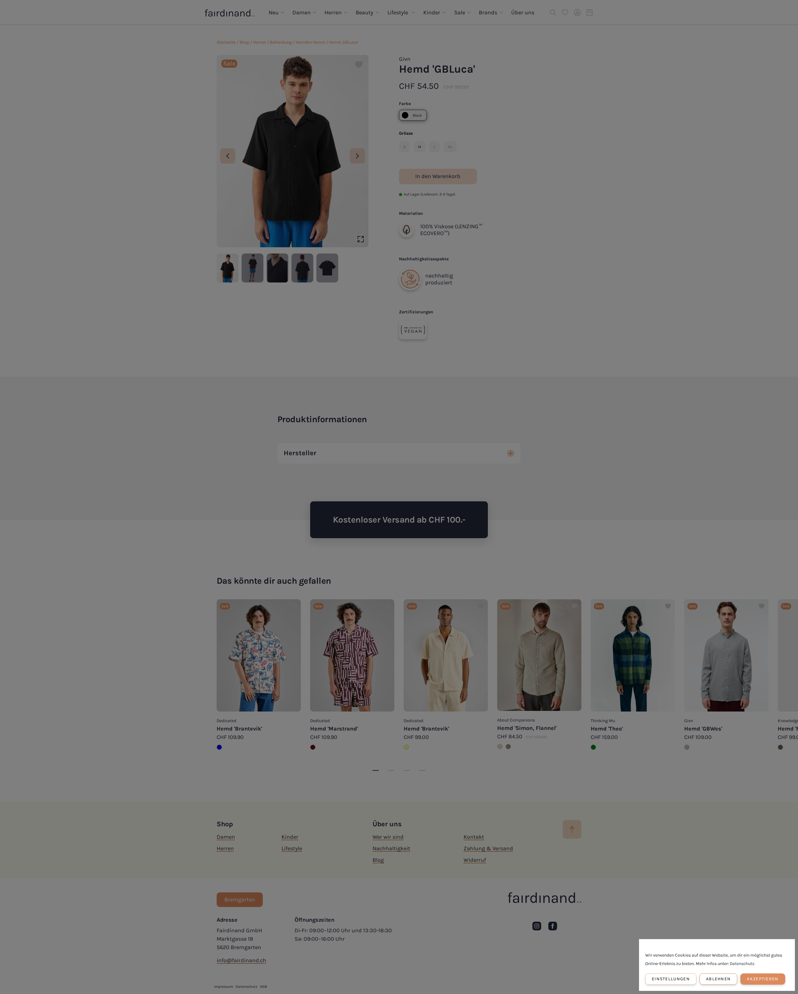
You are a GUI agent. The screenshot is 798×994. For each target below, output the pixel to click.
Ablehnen (718, 979)
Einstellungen (671, 979)
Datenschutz (742, 963)
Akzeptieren (762, 979)
